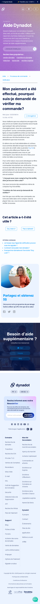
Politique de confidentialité (20, 577)
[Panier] (29, 9)
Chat (21, 348)
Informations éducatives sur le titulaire (20, 584)
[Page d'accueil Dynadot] (3, 9)
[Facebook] (12, 424)
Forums (20, 353)
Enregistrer (32, 116)
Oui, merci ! (11, 229)
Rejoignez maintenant (28, 415)
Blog (20, 358)
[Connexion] (23, 9)
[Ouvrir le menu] (35, 9)
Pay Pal (31, 148)
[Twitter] (21, 424)
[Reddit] (28, 424)
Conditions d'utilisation (20, 580)
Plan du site (26, 528)
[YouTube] (24, 424)
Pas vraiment (28, 229)
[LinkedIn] (18, 424)
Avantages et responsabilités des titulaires (20, 587)
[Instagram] (15, 424)
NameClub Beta (28, 503)
